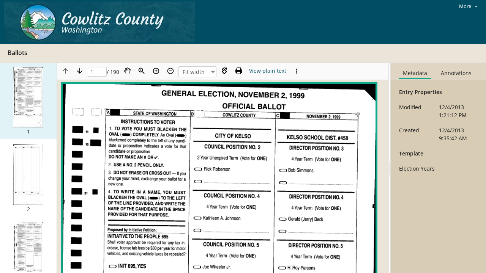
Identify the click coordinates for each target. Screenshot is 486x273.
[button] (28, 101)
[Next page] (79, 70)
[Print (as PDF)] (238, 70)
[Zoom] (141, 70)
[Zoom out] (170, 70)
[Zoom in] (156, 70)
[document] (438, 168)
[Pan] (127, 70)
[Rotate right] (224, 70)
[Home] (101, 22)
